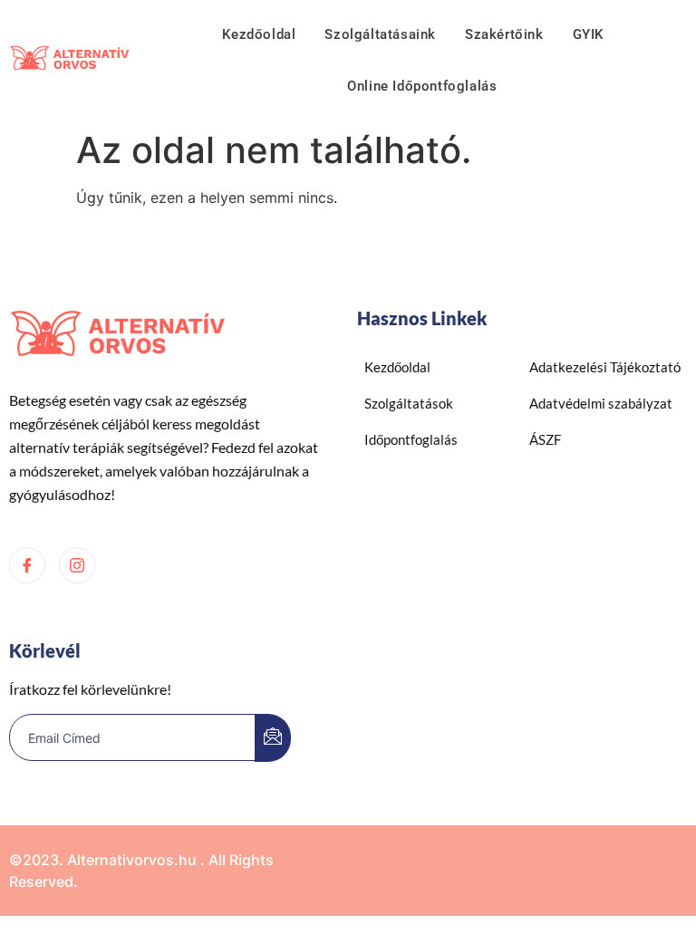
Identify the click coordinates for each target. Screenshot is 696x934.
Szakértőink (504, 34)
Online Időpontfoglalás (422, 86)
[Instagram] (77, 565)
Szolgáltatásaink (380, 34)
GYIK (588, 34)
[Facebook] (27, 565)
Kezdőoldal (258, 34)
